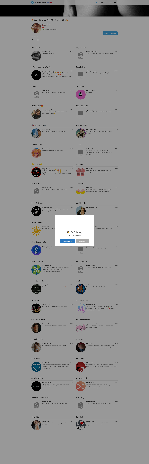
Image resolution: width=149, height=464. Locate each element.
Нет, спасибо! (82, 241)
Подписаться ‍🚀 (67, 241)
